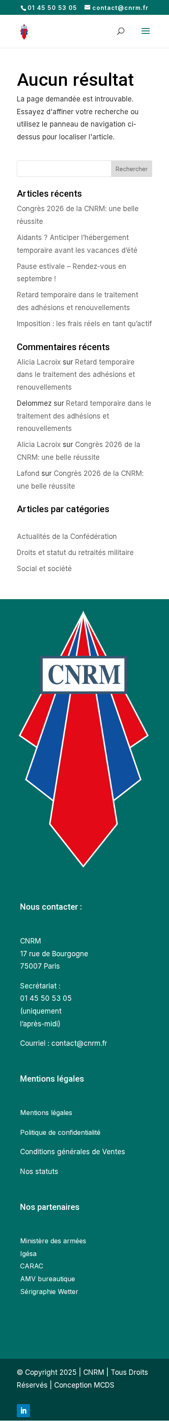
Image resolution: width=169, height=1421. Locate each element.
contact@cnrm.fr (79, 1043)
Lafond (28, 473)
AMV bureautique (47, 1279)
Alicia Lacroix (39, 362)
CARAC (31, 1266)
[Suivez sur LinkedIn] (23, 1410)
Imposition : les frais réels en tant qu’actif (84, 324)
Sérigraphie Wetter (49, 1291)
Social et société (44, 569)
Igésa (28, 1253)
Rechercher (132, 168)
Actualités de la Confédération (67, 536)
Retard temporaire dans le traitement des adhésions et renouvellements (76, 374)
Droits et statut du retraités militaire (75, 552)
